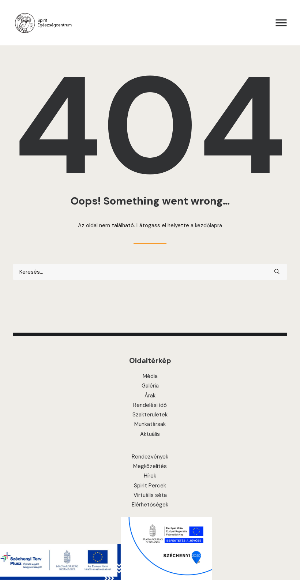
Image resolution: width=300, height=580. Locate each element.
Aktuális (150, 434)
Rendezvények (150, 456)
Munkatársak (150, 424)
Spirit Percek (150, 485)
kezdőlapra (208, 225)
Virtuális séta (150, 495)
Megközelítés (150, 466)
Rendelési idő (150, 405)
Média (150, 376)
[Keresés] (150, 272)
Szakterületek (150, 414)
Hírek (150, 475)
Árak (150, 395)
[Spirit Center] (43, 22)
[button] (281, 22)
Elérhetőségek (150, 504)
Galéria (150, 385)
